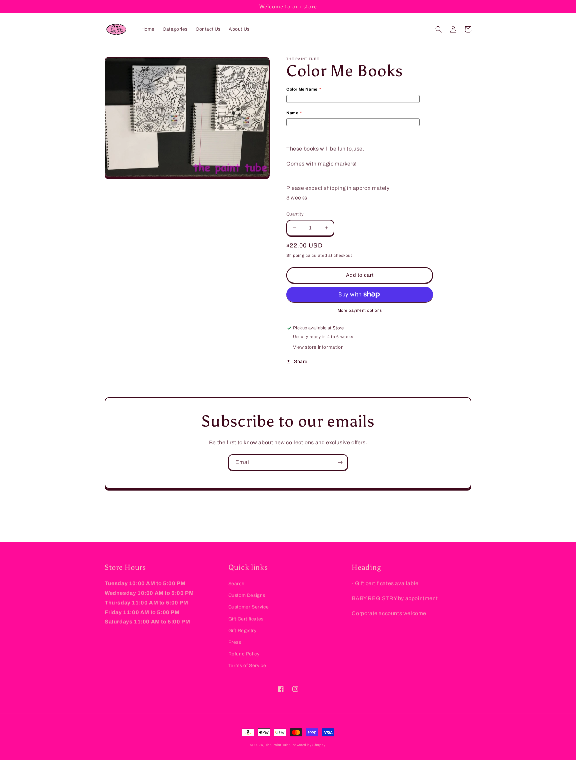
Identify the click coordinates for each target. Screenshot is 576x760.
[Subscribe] (340, 462)
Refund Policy (244, 653)
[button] (438, 29)
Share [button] (301, 361)
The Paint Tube (278, 745)
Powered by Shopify (309, 745)
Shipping (295, 255)
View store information (318, 347)
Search (236, 583)
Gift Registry (242, 630)
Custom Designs (246, 595)
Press (234, 642)
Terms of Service (247, 665)
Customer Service (248, 606)
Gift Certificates (246, 618)
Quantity (295, 214)
